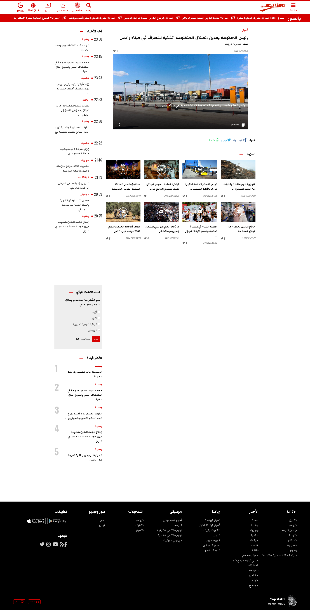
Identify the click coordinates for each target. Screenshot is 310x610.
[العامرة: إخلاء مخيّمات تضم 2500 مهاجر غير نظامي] (123, 212)
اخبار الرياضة (212, 520)
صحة (255, 520)
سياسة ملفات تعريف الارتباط (279, 555)
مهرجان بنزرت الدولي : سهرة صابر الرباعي (219, 18)
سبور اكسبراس (211, 545)
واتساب (211, 140)
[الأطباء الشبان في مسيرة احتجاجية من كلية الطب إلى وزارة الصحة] (199, 212)
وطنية (85, 39)
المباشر (292, 540)
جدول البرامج (289, 530)
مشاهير (254, 575)
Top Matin (277, 599)
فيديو (101, 525)
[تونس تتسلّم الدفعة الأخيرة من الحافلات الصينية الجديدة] (199, 169)
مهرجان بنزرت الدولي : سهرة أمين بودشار (105, 18)
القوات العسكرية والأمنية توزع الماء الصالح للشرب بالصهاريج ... (72, 131)
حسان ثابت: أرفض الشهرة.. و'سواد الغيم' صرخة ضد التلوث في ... (73, 204)
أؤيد (94, 312)
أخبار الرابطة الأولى (209, 525)
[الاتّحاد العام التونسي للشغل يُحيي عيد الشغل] (161, 212)
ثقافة (255, 550)
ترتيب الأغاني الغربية (170, 535)
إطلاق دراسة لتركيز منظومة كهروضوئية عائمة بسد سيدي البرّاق (72, 226)
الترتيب (216, 535)
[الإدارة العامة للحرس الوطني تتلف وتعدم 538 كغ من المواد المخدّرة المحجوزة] (161, 169)
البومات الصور (211, 550)
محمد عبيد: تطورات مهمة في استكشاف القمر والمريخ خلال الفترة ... (72, 67)
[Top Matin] (292, 606)
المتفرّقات (252, 565)
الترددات (292, 535)
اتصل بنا (292, 545)
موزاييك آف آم (250, 555)
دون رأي (92, 330)
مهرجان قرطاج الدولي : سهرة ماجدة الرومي (162, 18)
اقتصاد (254, 545)
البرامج (293, 525)
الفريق (293, 520)
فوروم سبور (213, 540)
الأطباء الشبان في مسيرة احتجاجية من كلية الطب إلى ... (201, 231)
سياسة (254, 540)
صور (102, 520)
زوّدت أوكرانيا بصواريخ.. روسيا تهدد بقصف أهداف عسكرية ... (72, 88)
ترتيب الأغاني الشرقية (169, 530)
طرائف (255, 580)
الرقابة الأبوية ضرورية (84, 324)
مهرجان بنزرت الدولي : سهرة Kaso (270, 18)
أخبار (245, 30)
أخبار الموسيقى (172, 520)
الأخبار (140, 530)
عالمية (85, 78)
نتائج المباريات (211, 530)
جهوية (85, 160)
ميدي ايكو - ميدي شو (246, 560)
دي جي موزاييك (172, 540)
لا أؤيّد (93, 318)
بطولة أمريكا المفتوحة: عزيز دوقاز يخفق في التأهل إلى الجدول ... (72, 110)
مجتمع (254, 585)
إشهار (293, 550)
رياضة (85, 100)
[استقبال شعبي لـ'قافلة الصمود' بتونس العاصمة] (123, 169)
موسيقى (84, 194)
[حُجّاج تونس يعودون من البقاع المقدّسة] (238, 212)
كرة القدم (83, 177)
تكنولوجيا (253, 570)
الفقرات (139, 525)
